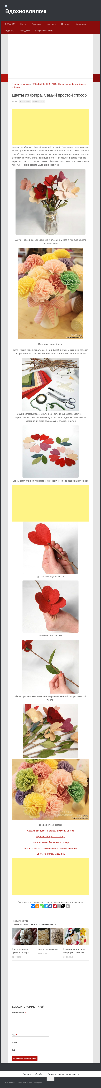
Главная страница (21, 84)
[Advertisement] (50, 55)
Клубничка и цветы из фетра (50, 836)
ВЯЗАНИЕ (10, 24)
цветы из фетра (38, 101)
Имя (14, 1035)
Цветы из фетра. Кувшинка (51, 854)
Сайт (14, 1050)
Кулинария (81, 24)
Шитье (23, 24)
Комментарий (19, 1012)
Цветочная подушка (48, 949)
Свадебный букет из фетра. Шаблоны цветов (50, 831)
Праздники (24, 31)
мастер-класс (25, 101)
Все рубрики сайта (44, 31)
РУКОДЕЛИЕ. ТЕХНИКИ (44, 84)
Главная (26, 1074)
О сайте (39, 1074)
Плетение (66, 24)
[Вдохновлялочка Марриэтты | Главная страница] (25, 10)
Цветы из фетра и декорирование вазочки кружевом (50, 848)
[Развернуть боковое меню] (4, 78)
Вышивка (36, 24)
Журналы (9, 31)
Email (15, 1042)
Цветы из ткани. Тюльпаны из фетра (50, 842)
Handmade (51, 24)
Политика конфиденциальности (63, 1074)
